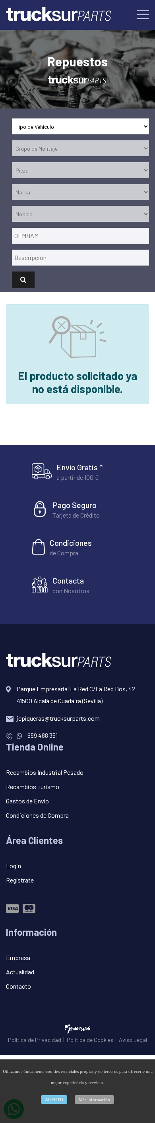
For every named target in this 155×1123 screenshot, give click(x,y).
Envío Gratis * (79, 467)
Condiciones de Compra (37, 815)
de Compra (64, 553)
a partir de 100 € (77, 477)
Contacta (68, 580)
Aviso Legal (133, 1039)
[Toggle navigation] (143, 14)
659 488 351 (42, 735)
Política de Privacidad (34, 1039)
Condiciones (71, 542)
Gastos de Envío (27, 801)
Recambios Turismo (32, 786)
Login (13, 865)
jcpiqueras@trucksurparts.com (58, 718)
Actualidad (20, 972)
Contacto (18, 986)
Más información (94, 1099)
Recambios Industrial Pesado (44, 772)
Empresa (18, 957)
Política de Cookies (90, 1039)
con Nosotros (70, 590)
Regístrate (20, 880)
